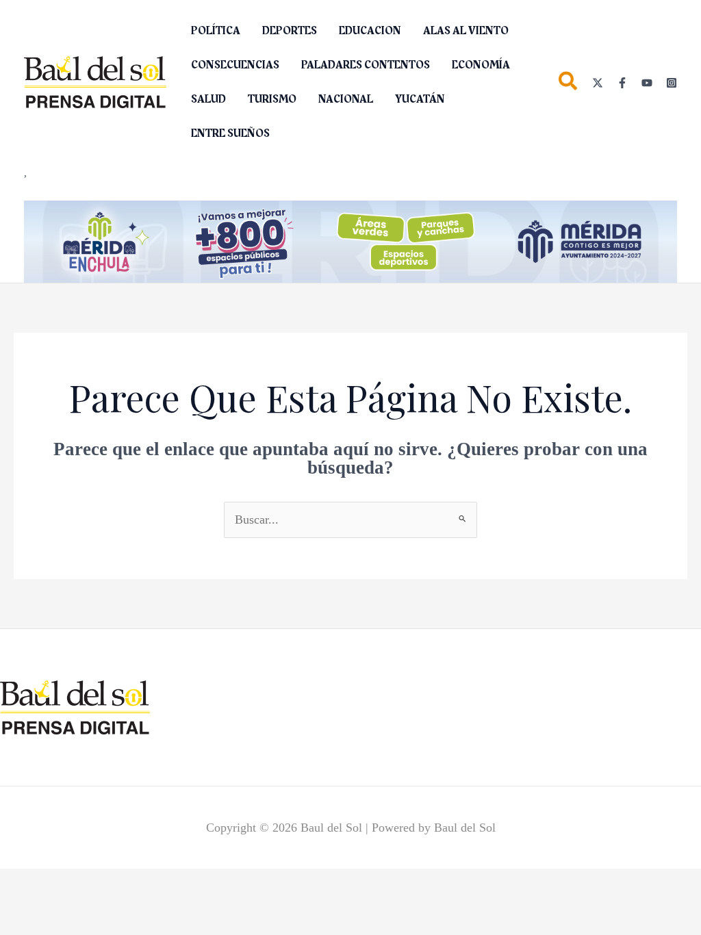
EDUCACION (370, 31)
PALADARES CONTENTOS (365, 65)
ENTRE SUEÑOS (230, 133)
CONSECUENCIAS (235, 65)
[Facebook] (622, 82)
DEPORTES (289, 31)
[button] (568, 84)
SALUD (208, 99)
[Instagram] (671, 82)
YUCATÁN (420, 99)
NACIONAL (345, 99)
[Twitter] (597, 82)
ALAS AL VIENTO (466, 31)
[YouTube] (646, 82)
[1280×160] (350, 240)
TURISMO (272, 99)
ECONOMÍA (481, 65)
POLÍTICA (215, 31)
